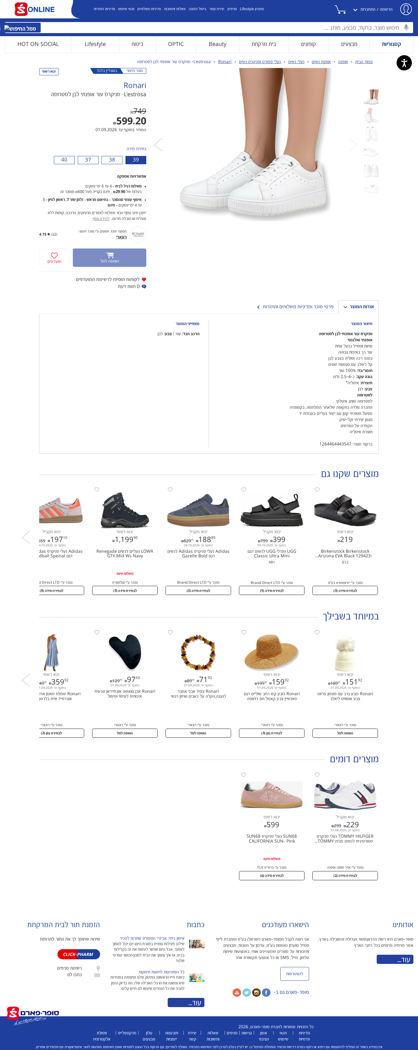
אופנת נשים (321, 62)
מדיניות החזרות (104, 9)
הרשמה (386, 9)
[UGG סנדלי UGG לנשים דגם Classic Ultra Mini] (268, 489)
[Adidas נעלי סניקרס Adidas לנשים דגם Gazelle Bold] (195, 489)
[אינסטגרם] (256, 992)
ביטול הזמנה (197, 9)
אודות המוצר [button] (362, 306)
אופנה (343, 62)
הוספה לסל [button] (345, 733)
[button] (346, 9)
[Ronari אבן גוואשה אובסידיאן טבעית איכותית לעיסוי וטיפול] (122, 632)
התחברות (367, 9)
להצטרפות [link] (294, 974)
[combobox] (209, 27)
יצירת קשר (216, 9)
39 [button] (136, 160)
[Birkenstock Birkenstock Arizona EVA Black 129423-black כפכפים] (342, 489)
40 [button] (64, 160)
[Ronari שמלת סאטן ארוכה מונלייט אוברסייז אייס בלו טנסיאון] (48, 632)
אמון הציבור (263, 1036)
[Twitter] (246, 992)
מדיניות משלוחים (149, 9)
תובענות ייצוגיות (171, 1036)
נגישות (246, 1033)
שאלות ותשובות (175, 9)
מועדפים (54, 262)
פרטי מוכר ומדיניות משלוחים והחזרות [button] (298, 306)
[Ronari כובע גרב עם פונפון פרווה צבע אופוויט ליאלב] (342, 632)
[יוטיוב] (237, 992)
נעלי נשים (296, 62)
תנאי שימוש (126, 9)
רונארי (121, 237)
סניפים (232, 9)
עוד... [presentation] (194, 1003)
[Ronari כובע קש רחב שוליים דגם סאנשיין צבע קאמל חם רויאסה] (268, 632)
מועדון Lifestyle (252, 9)
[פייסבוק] (266, 992)
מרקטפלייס (127, 1033)
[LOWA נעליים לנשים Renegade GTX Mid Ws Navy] (122, 489)
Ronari (225, 62)
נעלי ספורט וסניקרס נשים (260, 62)
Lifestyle (95, 44)
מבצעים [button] (349, 44)
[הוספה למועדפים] (317, 489)
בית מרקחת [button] (264, 44)
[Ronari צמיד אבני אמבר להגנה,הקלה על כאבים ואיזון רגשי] (195, 632)
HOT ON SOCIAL (38, 44)
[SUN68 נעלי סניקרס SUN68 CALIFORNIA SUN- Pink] (268, 774)
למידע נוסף (101, 219)
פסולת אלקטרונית (101, 1036)
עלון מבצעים (149, 1036)
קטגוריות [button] (391, 44)
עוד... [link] (403, 960)
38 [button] (112, 160)
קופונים (308, 44)
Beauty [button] (217, 44)
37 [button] (88, 160)
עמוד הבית (364, 62)
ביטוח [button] (137, 44)
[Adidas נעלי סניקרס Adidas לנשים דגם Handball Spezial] (48, 489)
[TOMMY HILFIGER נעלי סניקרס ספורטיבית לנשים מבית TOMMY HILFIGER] (342, 774)
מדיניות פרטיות (304, 1036)
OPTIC (176, 44)
